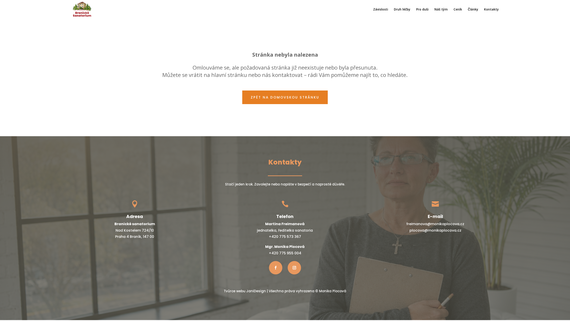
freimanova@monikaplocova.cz (435, 223)
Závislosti (380, 9)
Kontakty (491, 9)
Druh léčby (402, 9)
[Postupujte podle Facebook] (275, 267)
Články (473, 9)
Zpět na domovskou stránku (285, 97)
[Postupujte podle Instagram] (294, 267)
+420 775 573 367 (285, 236)
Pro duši (422, 9)
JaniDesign (256, 291)
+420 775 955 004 (285, 253)
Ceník (458, 9)
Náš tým (441, 9)
